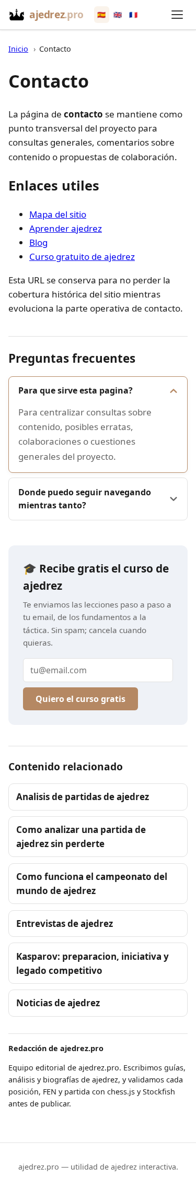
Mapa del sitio (57, 214)
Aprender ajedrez (65, 228)
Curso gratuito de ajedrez (82, 257)
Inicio (18, 49)
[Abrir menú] (177, 14)
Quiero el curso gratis (80, 699)
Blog (38, 242)
